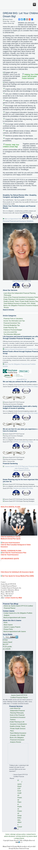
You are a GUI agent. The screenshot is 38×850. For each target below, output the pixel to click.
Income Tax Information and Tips (14, 321)
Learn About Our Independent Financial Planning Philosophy (17, 711)
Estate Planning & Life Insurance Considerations (19, 299)
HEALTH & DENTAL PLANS (10, 507)
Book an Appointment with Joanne (15, 617)
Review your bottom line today (28, 386)
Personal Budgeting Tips (12, 325)
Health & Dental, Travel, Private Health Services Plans (17, 729)
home (7, 834)
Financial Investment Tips (12, 323)
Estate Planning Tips (10, 327)
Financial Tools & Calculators (13, 318)
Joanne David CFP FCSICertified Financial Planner (19, 696)
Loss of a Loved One (10, 332)
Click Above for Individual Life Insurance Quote (17, 572)
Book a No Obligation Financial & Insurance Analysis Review (17, 740)
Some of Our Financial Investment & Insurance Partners (17, 717)
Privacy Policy (8, 629)
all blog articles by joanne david (26, 836)
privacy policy (21, 834)
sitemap (12, 834)
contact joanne (19, 838)
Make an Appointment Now (13, 219)
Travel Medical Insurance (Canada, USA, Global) (19, 303)
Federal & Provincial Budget (13, 330)
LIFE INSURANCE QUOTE (10, 558)
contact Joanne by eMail (13, 598)
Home (5, 622)
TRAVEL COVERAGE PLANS (11, 550)
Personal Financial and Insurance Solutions (18, 221)
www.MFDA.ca (22, 379)
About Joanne (8, 625)
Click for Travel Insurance (10, 555)
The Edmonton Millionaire (12, 334)
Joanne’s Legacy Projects (12, 627)
